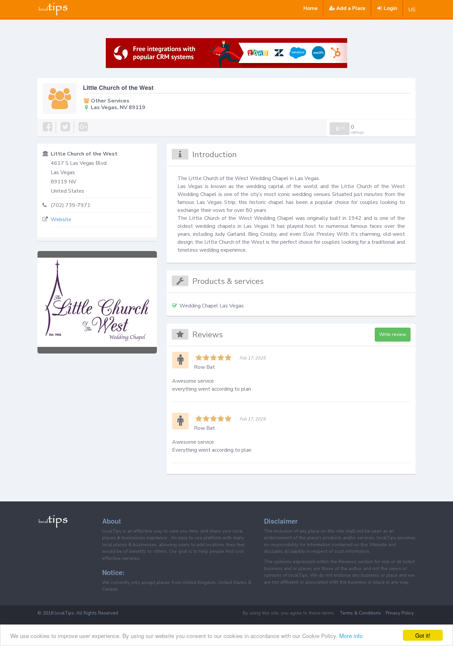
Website (61, 219)
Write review (392, 334)
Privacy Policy (400, 613)
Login (390, 8)
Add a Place (350, 8)
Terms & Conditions (360, 613)
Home (310, 8)
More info (350, 635)
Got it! (422, 635)
